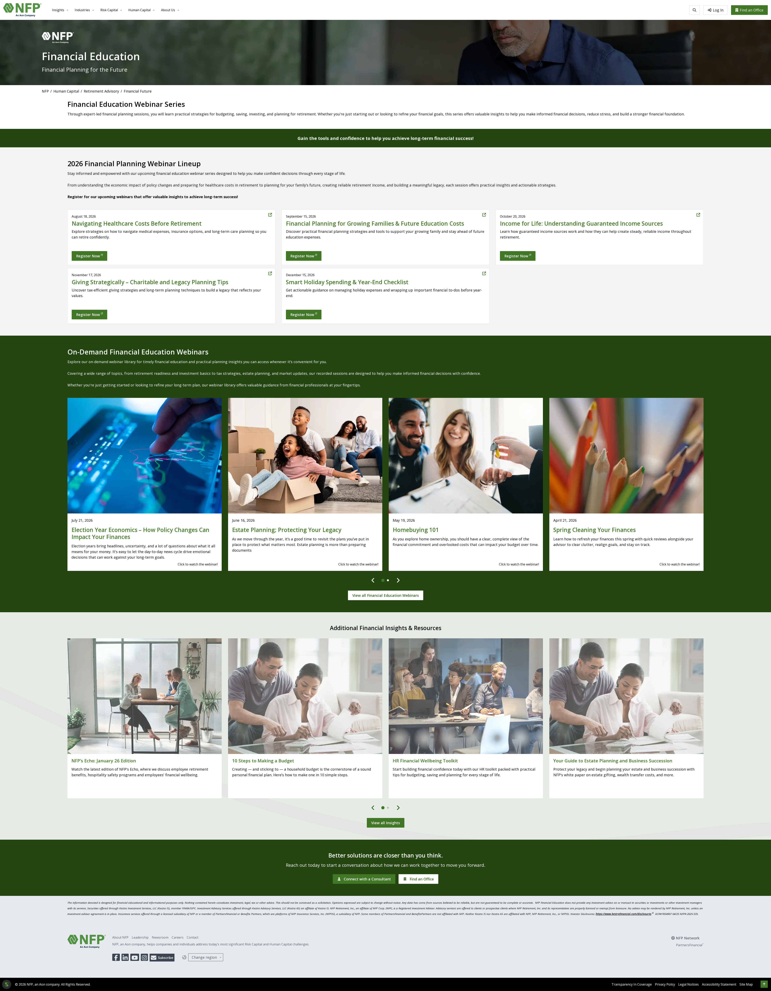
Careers (178, 937)
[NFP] (22, 10)
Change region (204, 957)
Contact (192, 937)
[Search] (694, 10)
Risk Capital (109, 10)
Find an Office (751, 10)
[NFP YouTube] (134, 957)
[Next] (398, 580)
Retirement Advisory (101, 91)
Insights (58, 10)
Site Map (746, 984)
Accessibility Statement (719, 984)
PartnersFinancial (690, 945)
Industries (82, 10)
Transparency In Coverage (632, 984)
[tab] (383, 580)
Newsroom (160, 937)
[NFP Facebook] (116, 957)
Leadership (140, 937)
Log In (718, 10)
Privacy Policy (665, 984)
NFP (45, 91)
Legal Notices (688, 984)
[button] (764, 984)
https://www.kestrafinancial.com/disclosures (623, 914)
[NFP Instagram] (144, 957)
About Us (168, 10)
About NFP (120, 937)
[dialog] (6, 984)
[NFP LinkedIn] (125, 957)
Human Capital (139, 10)
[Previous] (373, 580)
